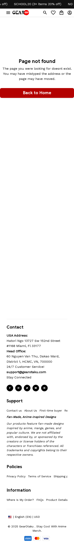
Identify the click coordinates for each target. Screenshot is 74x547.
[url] (26, 372)
